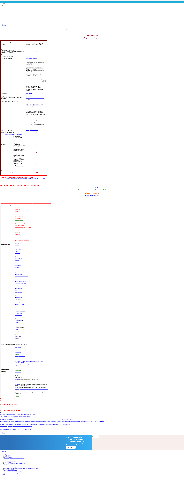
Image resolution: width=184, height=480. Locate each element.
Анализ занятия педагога (4, 427)
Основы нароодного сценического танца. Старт (23, 277)
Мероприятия (6, 460)
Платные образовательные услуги (9, 469)
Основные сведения (7, 462)
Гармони (16, 263)
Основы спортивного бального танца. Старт (22, 281)
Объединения (6, 456)
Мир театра (17, 267)
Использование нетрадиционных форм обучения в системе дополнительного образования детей (16, 426)
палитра (17, 253)
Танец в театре (17, 306)
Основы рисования (18, 288)
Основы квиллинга (18, 274)
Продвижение (17, 293)
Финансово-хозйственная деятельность (10, 470)
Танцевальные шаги (18, 315)
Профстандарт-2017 (7, 455)
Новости (3, 474)
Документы (6, 464)
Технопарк (4, 451)
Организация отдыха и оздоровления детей (11, 453)
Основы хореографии (18, 286)
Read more (4, 6)
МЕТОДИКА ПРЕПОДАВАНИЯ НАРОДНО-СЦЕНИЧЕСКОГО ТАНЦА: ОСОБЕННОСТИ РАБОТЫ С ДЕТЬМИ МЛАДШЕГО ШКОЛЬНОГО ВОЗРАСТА (26, 422)
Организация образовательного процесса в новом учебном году (14, 458)
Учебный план (29, 93)
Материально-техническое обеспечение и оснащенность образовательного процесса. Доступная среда (21, 468)
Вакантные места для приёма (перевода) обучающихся (13, 471)
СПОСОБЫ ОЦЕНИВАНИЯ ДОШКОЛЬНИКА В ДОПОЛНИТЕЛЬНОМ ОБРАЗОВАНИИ (15, 429)
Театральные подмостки (19, 323)
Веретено (16, 256)
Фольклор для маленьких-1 (19, 332)
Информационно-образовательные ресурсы (11, 454)
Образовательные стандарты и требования (11, 467)
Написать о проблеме (70, 447)
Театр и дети (17, 318)
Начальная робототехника (19, 221)
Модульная (27, 379)
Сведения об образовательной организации (9, 461)
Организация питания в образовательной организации (13, 473)
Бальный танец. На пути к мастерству (21, 254)
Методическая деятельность (8, 457)
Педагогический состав (8, 466)
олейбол (17, 243)
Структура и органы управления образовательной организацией (14, 463)
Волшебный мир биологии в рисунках (21, 237)
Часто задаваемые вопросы (8, 478)
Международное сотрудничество (9, 472)
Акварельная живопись (19, 249)
